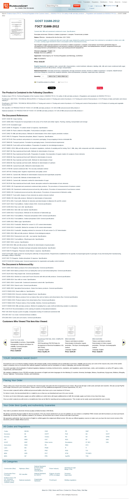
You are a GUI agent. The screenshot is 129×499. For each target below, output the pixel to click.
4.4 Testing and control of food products (85, 99)
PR (66, 431)
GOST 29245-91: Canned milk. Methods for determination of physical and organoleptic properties (31, 174)
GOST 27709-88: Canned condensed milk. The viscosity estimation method (25, 168)
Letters (6, 450)
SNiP (87, 431)
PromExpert (5, 99)
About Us (117, 2)
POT (46, 453)
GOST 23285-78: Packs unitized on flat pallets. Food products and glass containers (27, 130)
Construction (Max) (10, 468)
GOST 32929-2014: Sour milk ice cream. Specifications (19, 279)
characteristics (70, 66)
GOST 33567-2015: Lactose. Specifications (15, 242)
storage (59, 67)
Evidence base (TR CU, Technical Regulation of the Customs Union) (28, 13)
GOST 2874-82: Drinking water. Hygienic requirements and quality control (24, 171)
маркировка (65, 70)
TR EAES (88, 453)
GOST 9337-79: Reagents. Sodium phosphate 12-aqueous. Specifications (24, 258)
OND (46, 431)
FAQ (50, 490)
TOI (87, 450)
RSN (66, 450)
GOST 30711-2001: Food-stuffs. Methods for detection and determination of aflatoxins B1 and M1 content (34, 201)
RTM (66, 453)
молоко (84, 70)
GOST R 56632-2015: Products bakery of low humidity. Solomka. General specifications (29, 303)
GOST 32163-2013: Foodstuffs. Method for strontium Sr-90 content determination (27, 227)
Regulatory (95, 2)
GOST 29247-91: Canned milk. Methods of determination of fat (21, 177)
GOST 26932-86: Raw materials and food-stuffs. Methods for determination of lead (27, 160)
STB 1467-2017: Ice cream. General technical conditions (19, 314)
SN (86, 434)
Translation (86, 2)
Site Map (84, 490)
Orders (47, 436)
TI (86, 448)
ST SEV (88, 442)
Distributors (103, 2)
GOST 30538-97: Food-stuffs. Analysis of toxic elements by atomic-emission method (28, 195)
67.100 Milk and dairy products (40, 108)
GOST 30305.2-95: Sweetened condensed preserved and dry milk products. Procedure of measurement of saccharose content (41, 189)
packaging (37, 67)
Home (80, 2)
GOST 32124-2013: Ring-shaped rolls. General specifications (21, 273)
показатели (51, 72)
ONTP (47, 434)
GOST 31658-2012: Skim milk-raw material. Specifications (19, 210)
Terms (111, 2)
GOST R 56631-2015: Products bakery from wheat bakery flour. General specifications (28, 300)
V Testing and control (43, 99)
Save (100, 88)
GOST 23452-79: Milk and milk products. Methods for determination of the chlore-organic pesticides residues (35, 133)
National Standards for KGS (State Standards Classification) (40, 468)
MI (25, 434)
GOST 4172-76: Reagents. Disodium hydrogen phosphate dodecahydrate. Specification (29, 248)
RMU (66, 445)
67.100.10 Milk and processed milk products (65, 108)
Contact (124, 2)
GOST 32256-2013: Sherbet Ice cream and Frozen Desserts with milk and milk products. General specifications (36, 276)
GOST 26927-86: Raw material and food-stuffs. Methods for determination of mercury (28, 151)
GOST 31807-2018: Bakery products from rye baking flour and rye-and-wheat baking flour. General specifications (36, 270)
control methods (81, 66)
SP (86, 439)
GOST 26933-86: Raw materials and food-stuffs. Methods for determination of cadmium (28, 163)
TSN (87, 456)
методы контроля (75, 70)
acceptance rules (52, 66)
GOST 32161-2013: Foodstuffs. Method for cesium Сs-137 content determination (27, 224)
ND (25, 450)
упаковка (84, 72)
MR (25, 436)
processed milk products (48, 67)
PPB (46, 456)
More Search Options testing (76, 9)
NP (25, 456)
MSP (25, 442)
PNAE (46, 448)
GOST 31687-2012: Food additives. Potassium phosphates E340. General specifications (29, 215)
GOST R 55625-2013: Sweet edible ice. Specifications (18, 291)
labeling (95, 66)
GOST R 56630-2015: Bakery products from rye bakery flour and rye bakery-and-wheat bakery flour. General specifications (40, 297)
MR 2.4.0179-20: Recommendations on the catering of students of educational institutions (29, 309)
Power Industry (54, 468)
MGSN (26, 431)
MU (25, 448)
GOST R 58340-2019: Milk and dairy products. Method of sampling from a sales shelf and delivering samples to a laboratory (39, 306)
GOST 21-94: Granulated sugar (11, 125)
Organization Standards (38, 480)
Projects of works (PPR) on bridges (54, 474)
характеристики (93, 72)
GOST (6, 442)
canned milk (62, 66)
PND (46, 450)
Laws (5, 448)
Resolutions (68, 442)
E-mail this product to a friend (46, 82)
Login (91, 6)
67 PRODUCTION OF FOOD (21, 108)
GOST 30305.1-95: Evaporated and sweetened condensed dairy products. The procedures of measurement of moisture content (41, 186)
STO (87, 445)
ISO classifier (6, 108)
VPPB (107, 436)
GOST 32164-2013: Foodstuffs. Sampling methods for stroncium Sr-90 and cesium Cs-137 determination (34, 230)
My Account (98, 6)
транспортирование (74, 72)
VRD (107, 439)
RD (66, 436)
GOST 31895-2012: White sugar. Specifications (16, 221)
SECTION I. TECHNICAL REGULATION (23, 99)
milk (100, 66)
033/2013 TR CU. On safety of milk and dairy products (67, 13)
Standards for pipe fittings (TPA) (70, 468)
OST (46, 439)
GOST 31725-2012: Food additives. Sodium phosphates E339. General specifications (28, 218)
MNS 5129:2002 (97, 339)
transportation (67, 67)
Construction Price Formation (9, 474)
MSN (25, 439)
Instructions (7, 445)
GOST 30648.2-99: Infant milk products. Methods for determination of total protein (27, 198)
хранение (102, 72)
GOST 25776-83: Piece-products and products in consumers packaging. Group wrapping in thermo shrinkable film (37, 139)
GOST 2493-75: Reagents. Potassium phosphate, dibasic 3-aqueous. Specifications (27, 136)
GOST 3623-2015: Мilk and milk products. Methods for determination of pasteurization (28, 245)
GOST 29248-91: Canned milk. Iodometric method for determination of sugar (25, 180)
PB (45, 445)
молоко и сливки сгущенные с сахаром (99, 70)
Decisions (7, 434)
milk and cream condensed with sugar (113, 66)
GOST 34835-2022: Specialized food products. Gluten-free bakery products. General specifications (32, 288)
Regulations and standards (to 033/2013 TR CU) (101, 13)
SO (87, 436)
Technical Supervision (68, 474)
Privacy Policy (76, 490)
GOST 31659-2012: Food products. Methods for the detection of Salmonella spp (26, 212)
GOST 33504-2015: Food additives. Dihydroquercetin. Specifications (23, 239)
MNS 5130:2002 (70, 339)
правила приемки (61, 72)
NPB (25, 453)
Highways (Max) (24, 468)
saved (92, 8)
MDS (5, 456)
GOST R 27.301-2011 (17, 340)
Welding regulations (70, 480)
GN (5, 439)
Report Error (64, 82)
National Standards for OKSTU (40, 474)
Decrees (6, 436)
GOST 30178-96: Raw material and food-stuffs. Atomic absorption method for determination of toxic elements (35, 183)
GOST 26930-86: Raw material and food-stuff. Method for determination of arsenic (27, 157)
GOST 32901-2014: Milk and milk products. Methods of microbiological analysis (26, 233)
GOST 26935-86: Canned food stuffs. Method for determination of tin (23, 166)
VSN (107, 442)
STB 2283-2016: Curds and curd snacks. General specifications (21, 317)
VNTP (107, 434)
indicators (90, 66)
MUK (25, 445)
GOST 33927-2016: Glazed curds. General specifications (19, 285)
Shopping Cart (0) (111, 5)
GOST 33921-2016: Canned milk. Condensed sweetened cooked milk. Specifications (28, 282)
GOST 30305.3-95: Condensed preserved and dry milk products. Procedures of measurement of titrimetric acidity (36, 192)
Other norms (49, 442)
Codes (6, 431)
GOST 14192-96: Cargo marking (12, 119)
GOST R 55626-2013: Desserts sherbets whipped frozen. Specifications (24, 294)
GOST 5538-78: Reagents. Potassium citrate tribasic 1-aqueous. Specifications (26, 251)
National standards (7, 110)
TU (107, 431)
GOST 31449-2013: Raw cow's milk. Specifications (17, 207)
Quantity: (37, 76)
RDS (66, 439)
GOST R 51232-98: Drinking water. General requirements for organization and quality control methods (33, 261)
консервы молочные (54, 70)
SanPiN (67, 456)
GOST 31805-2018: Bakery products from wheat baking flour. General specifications (28, 268)
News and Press (58, 490)
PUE (66, 434)
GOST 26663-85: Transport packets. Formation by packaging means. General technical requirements (33, 142)
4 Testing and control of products (62, 99)
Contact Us (67, 490)
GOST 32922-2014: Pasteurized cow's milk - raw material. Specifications (24, 236)
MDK (5, 453)
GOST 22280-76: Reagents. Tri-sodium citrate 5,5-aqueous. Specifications (25, 127)
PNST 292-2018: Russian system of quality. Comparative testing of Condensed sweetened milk (31, 311)
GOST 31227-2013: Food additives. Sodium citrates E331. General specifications (27, 204)
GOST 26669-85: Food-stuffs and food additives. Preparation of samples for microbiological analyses (33, 145)
